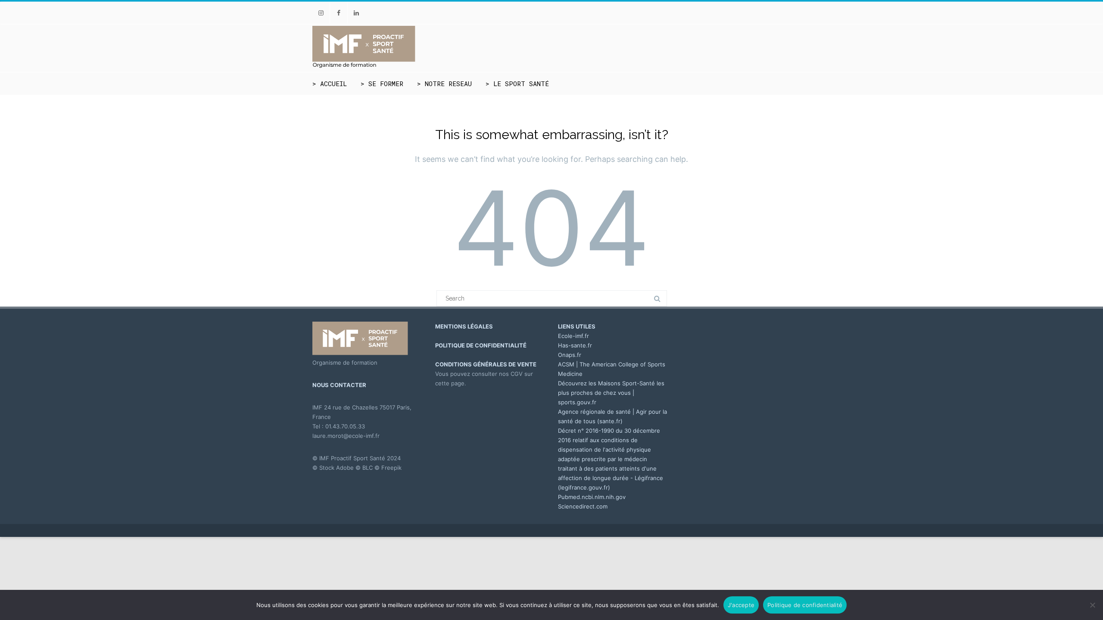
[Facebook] (338, 13)
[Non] (1092, 605)
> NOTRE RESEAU (444, 83)
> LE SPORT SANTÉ (517, 83)
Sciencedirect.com (583, 506)
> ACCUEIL (329, 83)
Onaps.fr (569, 354)
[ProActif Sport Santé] (364, 66)
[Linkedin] (356, 13)
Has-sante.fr (575, 345)
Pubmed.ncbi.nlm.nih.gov (592, 496)
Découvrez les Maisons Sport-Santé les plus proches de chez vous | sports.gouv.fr (611, 393)
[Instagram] (321, 13)
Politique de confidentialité (804, 604)
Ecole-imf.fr (573, 335)
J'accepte (741, 604)
